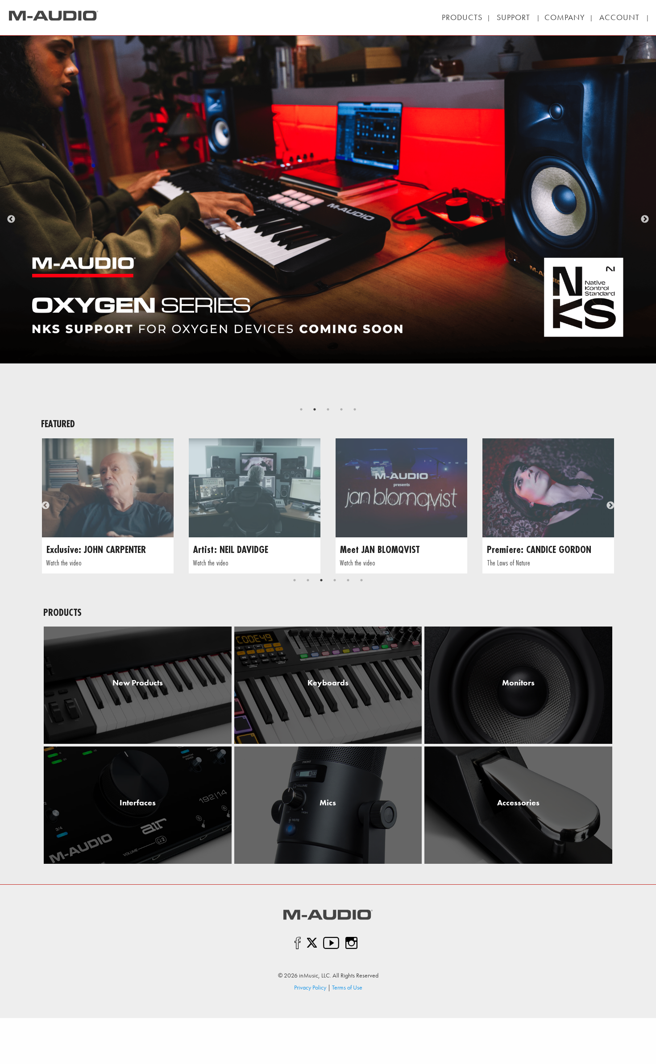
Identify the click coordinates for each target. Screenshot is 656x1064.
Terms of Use (347, 987)
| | (513, 17)
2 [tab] (314, 409)
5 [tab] (354, 409)
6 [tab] (361, 580)
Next (644, 219)
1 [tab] (301, 409)
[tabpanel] (107, 505)
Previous (11, 219)
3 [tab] (328, 409)
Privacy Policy (310, 987)
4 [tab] (341, 409)
